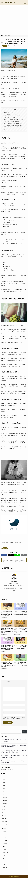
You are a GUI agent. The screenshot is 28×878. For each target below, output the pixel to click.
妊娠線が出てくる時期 (11, 114)
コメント (5, 686)
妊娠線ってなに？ (8, 112)
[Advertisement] (14, 20)
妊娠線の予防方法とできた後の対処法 (13, 119)
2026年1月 (4, 788)
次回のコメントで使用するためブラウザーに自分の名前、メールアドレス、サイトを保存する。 (14, 718)
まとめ (6, 129)
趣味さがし (5, 867)
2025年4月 (4, 794)
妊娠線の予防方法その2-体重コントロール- (16, 123)
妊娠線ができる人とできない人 (13, 115)
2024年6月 (4, 806)
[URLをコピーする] (24, 555)
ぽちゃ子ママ (14, 581)
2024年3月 (4, 809)
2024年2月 (4, 812)
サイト (4, 712)
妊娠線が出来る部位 (11, 117)
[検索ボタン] (20, 2)
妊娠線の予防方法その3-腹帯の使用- (14, 125)
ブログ (4, 837)
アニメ (4, 831)
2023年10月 (4, 824)
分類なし (5, 849)
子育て (4, 855)
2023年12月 (4, 818)
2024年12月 (4, 797)
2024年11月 (4, 800)
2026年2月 (4, 785)
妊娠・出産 (5, 45)
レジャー (5, 840)
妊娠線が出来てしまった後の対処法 (14, 126)
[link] (14, 591)
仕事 (4, 846)
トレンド (5, 834)
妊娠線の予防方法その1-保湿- (13, 121)
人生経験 (5, 843)
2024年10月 (4, 803)
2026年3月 (4, 782)
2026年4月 (4, 779)
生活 (4, 861)
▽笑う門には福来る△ (8, 2)
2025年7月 (4, 791)
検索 (24, 731)
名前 (4, 702)
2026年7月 (4, 776)
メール (4, 707)
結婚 (4, 864)
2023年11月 (4, 821)
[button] (4, 555)
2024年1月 (4, 815)
